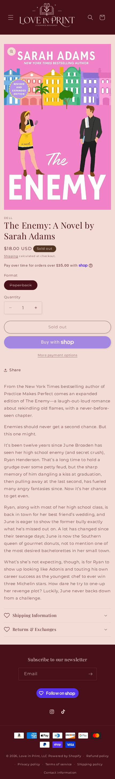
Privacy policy (29, 764)
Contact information (60, 772)
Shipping (11, 256)
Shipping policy (90, 764)
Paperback (23, 286)
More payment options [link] (57, 355)
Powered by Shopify (64, 756)
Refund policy (97, 756)
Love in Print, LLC (33, 756)
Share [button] (15, 370)
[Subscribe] (91, 674)
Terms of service (58, 764)
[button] (11, 17)
